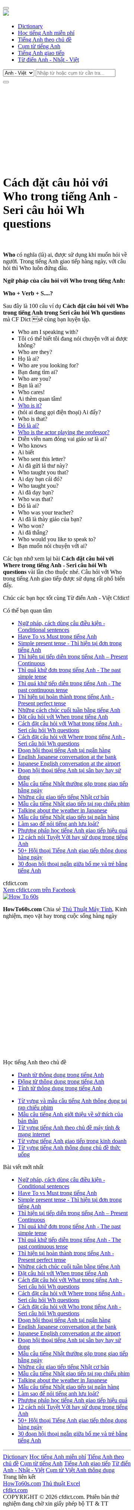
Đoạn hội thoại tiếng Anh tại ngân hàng (64, 750)
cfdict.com (15, 1490)
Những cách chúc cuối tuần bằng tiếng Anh (69, 710)
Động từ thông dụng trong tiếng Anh (61, 1081)
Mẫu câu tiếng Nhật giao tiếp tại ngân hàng (68, 817)
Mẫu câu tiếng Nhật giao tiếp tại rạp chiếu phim (74, 804)
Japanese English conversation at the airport (69, 763)
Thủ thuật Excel (61, 1483)
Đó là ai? (28, 425)
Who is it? (30, 405)
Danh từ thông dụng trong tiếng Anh (61, 1075)
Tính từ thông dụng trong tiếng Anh (60, 1088)
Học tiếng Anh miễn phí (46, 33)
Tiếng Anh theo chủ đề (44, 39)
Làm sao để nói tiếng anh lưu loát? (58, 824)
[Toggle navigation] (6, 8)
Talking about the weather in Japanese (62, 810)
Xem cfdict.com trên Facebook (39, 890)
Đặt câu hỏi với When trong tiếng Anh (63, 717)
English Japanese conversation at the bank (67, 757)
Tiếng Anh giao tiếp (41, 53)
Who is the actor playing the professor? (63, 432)
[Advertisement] (67, 127)
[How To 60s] (20, 896)
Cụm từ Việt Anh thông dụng (80, 1470)
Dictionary (30, 26)
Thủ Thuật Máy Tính (87, 909)
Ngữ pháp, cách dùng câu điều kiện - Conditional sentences (61, 626)
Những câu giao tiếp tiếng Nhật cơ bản (63, 797)
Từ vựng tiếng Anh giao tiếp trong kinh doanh (72, 1141)
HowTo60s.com (22, 1483)
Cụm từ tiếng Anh (39, 46)
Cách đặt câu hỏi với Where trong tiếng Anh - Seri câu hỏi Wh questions (71, 740)
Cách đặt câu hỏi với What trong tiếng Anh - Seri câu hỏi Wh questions (70, 726)
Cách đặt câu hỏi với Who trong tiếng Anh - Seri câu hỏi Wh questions (69, 1309)
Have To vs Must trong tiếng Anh (57, 636)
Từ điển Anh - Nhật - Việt (48, 59)
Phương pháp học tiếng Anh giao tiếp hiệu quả (72, 830)
